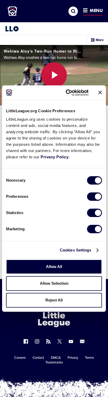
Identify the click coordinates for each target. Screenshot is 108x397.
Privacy (73, 358)
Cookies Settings (75, 250)
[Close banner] (100, 92)
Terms (89, 358)
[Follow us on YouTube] (71, 341)
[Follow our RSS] (48, 341)
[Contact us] (82, 341)
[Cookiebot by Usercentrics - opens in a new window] (67, 92)
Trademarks (54, 362)
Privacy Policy (54, 157)
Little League (72, 375)
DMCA (56, 358)
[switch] (94, 196)
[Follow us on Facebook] (26, 341)
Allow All (54, 266)
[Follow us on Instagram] (37, 341)
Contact (38, 358)
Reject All (54, 300)
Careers (20, 358)
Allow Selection (54, 283)
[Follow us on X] (59, 341)
